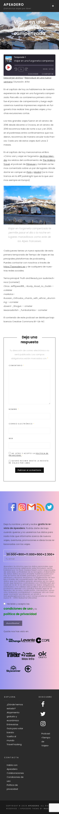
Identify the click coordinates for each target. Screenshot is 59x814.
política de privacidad (20, 614)
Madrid (37, 172)
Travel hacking (14, 744)
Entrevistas (12, 724)
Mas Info (28, 659)
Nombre (14, 409)
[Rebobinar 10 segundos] (15, 69)
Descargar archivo (13, 77)
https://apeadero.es (14, 266)
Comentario (16, 365)
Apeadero (14, 4)
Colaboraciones (15, 773)
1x (21, 69)
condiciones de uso (18, 608)
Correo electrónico (21, 424)
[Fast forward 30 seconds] (27, 69)
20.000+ (12, 554)
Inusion (48, 808)
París (29, 172)
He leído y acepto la (28, 454)
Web (11, 438)
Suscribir (33, 74)
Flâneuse (31, 164)
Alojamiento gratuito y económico (13, 716)
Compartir (47, 74)
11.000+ (31, 554)
